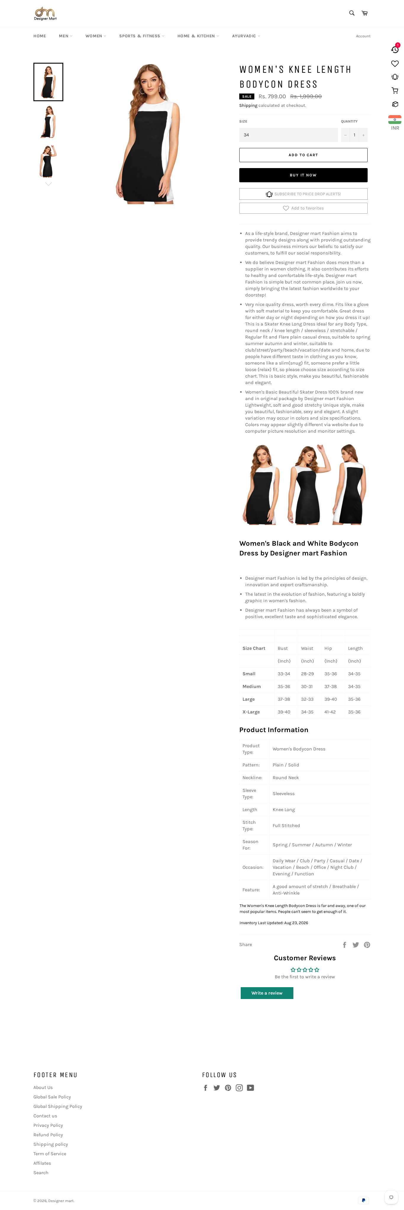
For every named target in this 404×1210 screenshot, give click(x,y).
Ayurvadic (245, 35)
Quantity (349, 121)
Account (363, 36)
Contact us (45, 1116)
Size (243, 121)
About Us (43, 1087)
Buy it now (303, 175)
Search (41, 1172)
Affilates (42, 1163)
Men (64, 35)
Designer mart (61, 1200)
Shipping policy (50, 1144)
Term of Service (49, 1153)
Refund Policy (48, 1135)
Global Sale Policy (52, 1097)
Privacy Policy (48, 1125)
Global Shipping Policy (57, 1106)
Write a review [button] (266, 993)
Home (39, 35)
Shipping (248, 105)
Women (94, 35)
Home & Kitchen (196, 35)
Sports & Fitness (140, 35)
